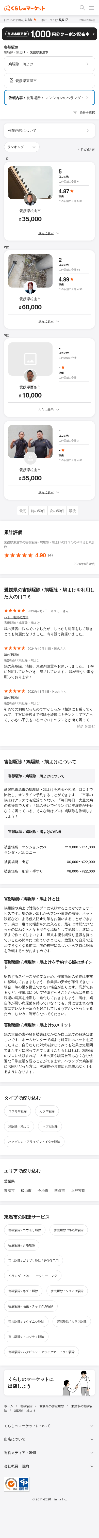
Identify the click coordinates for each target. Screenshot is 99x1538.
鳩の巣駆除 (11, 654)
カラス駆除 (47, 1111)
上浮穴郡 (78, 1190)
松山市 (26, 1190)
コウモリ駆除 (17, 1111)
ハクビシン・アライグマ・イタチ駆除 (34, 1141)
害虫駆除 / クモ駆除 (21, 1245)
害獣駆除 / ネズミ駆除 (23, 1291)
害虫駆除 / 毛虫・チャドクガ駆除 (30, 1306)
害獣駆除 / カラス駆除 (72, 1321)
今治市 (43, 1190)
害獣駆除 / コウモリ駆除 (24, 1230)
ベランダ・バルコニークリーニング (32, 1275)
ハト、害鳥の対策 (16, 617)
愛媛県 (9, 1180)
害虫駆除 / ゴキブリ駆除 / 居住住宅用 (33, 1260)
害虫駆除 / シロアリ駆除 (67, 1291)
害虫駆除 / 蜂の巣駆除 (69, 1230)
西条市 (59, 1190)
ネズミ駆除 (50, 1126)
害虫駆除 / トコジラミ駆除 (26, 1336)
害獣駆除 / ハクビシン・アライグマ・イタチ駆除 (41, 1352)
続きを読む (86, 725)
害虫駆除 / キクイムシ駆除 (26, 1321)
